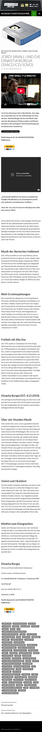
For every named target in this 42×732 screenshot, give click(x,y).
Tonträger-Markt (9, 690)
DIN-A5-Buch (32, 634)
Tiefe (26, 687)
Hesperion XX (7, 642)
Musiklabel (7, 671)
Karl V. (5, 653)
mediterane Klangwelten (11, 663)
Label (28, 661)
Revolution (18, 679)
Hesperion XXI (19, 642)
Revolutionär (31, 679)
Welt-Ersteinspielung (10, 693)
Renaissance (7, 679)
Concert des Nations (10, 634)
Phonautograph (8, 704)
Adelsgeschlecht (20, 623)
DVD (18, 637)
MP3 (33, 666)
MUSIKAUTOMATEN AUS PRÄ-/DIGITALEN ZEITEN (16, 13)
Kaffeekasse (33, 650)
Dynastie (26, 637)
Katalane (14, 653)
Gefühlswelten (17, 639)
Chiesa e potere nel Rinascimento (14, 631)
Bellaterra (25, 626)
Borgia (5, 629)
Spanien (19, 685)
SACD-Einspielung (15, 682)
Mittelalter (6, 51)
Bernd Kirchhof (16, 69)
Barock (15, 626)
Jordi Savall (7, 650)
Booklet (35, 626)
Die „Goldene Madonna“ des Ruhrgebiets (16, 712)
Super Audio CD (30, 685)
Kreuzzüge (16, 658)
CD (19, 629)
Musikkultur (28, 669)
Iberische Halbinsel (9, 647)
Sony (36, 682)
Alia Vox (32, 623)
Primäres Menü (39, 13)
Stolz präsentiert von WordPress (11, 729)
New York (17, 671)
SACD (4, 682)
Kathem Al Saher (25, 653)
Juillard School (20, 650)
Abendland (7, 623)
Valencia (22, 690)
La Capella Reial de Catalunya (13, 661)
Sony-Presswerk (8, 685)
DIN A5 (23, 634)
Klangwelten (7, 655)
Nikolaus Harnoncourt (11, 674)
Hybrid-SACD (32, 645)
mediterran (28, 663)
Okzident (26, 674)
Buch (13, 629)
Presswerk (33, 677)
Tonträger (35, 687)
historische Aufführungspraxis (14, 645)
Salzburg (28, 682)
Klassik (17, 655)
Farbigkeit (36, 637)
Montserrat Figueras (22, 666)
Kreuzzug (6, 658)
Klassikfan (27, 655)
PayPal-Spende (8, 677)
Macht (35, 661)
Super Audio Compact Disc (12, 687)
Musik (19, 669)
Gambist (6, 639)
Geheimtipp (29, 639)
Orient (34, 674)
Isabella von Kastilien (26, 647)
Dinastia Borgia (8, 637)
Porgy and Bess (21, 677)
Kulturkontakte (29, 658)
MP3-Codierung (8, 669)
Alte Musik (6, 626)
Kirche (36, 653)
